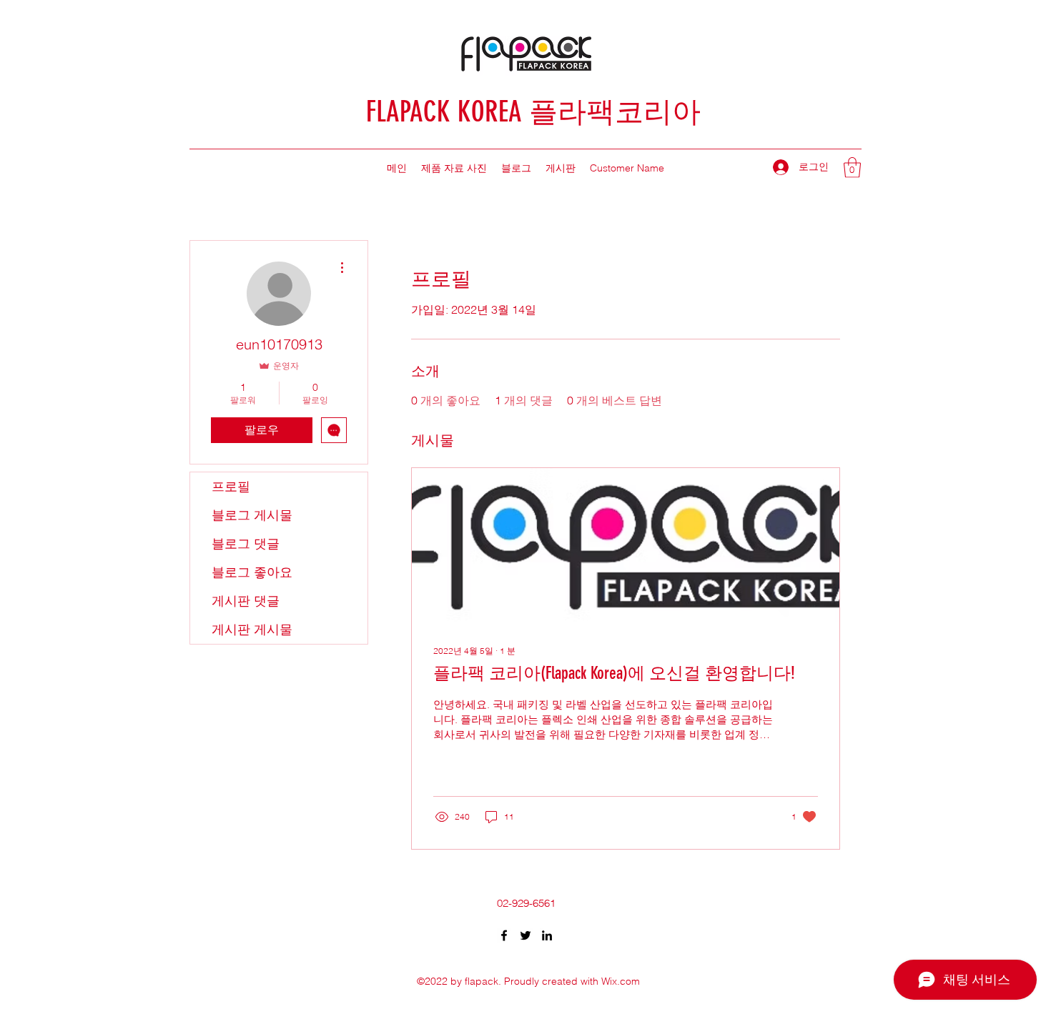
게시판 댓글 (246, 600)
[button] (852, 167)
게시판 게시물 (252, 629)
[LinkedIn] (547, 935)
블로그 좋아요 (252, 572)
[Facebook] (504, 935)
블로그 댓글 (246, 543)
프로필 (231, 486)
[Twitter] (525, 935)
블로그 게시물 (252, 515)
